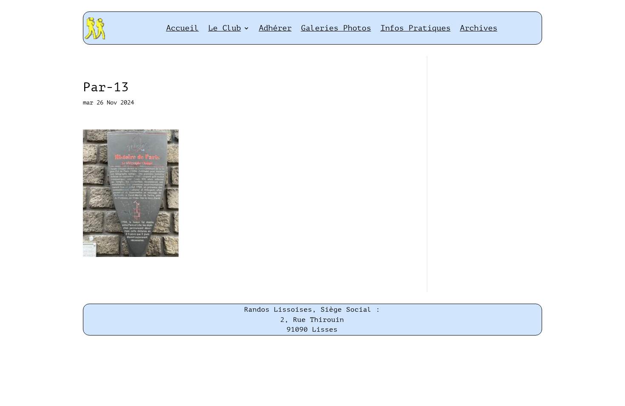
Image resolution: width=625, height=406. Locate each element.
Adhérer (275, 28)
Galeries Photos (336, 28)
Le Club (224, 28)
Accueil (182, 28)
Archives (478, 28)
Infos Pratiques (416, 28)
